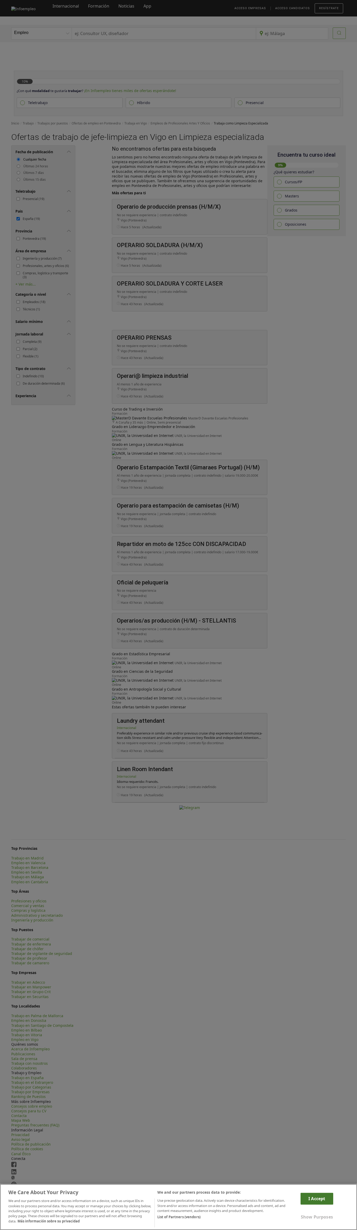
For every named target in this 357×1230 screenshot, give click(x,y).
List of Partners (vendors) (178, 1217)
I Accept (316, 1198)
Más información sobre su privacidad (49, 1221)
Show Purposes (317, 1217)
